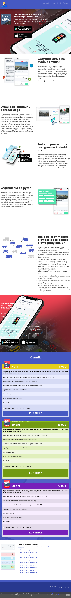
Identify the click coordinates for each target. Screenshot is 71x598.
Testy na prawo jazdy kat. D (28, 570)
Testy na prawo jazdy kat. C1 (28, 567)
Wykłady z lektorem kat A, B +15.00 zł (17, 527)
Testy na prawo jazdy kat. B (28, 550)
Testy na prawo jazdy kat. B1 (28, 552)
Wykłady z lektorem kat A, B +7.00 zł (17, 408)
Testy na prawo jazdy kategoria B (23, 28)
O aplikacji (45, 3)
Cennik (59, 3)
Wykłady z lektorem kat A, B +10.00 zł (17, 466)
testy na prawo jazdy (38, 546)
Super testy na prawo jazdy (10, 342)
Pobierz (65, 3)
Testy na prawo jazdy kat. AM (28, 562)
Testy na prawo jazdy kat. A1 (28, 557)
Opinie (52, 3)
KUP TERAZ (35, 413)
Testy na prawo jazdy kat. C (28, 565)
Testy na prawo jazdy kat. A (28, 555)
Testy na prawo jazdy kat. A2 (28, 560)
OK (67, 595)
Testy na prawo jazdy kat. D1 (28, 572)
